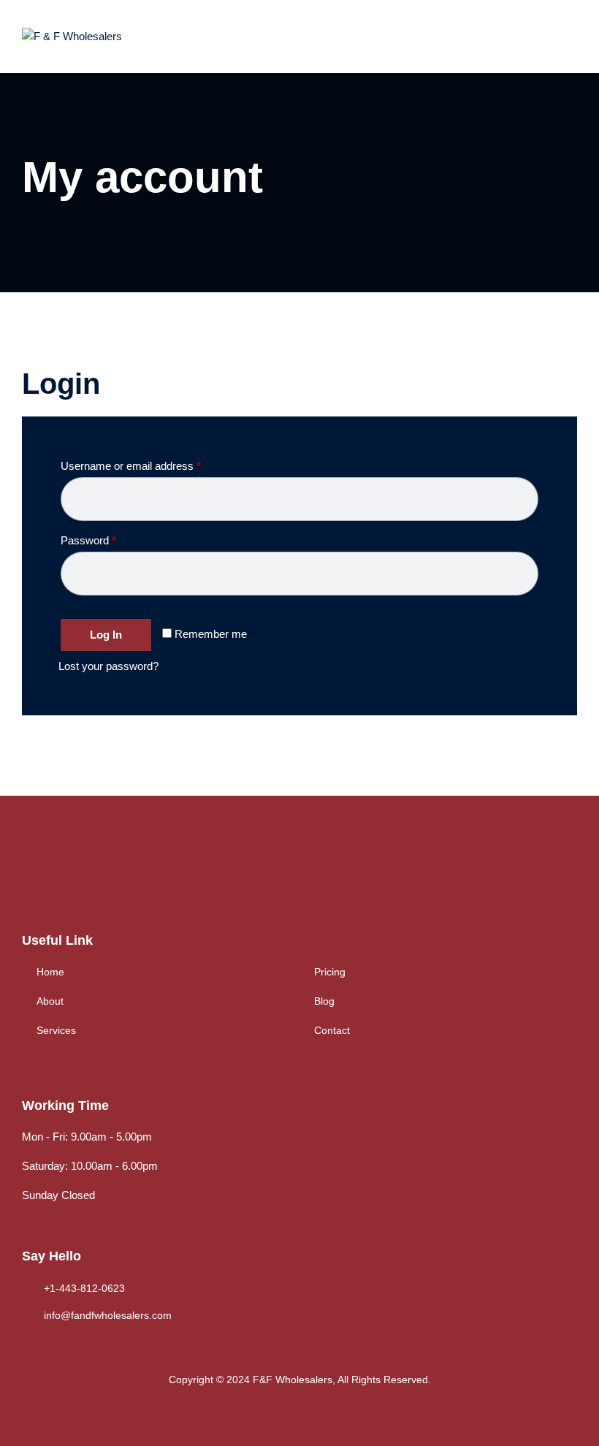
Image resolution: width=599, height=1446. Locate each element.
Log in (106, 634)
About (50, 1001)
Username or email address (152, 465)
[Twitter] (59, 876)
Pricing (330, 972)
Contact (332, 1030)
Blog (324, 1001)
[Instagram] (89, 876)
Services (56, 1030)
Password (110, 540)
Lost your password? (108, 666)
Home (50, 972)
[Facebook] (29, 876)
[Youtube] (119, 876)
